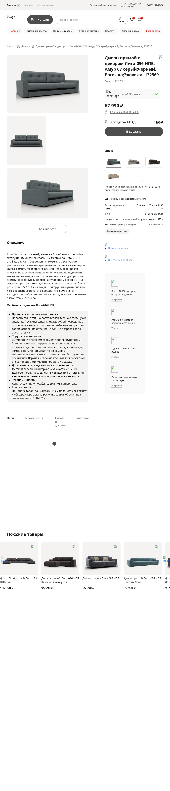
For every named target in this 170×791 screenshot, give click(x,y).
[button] (166, 560)
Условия (115, 328)
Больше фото (47, 229)
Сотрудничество (45, 5)
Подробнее (116, 299)
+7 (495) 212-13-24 (154, 5)
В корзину (133, 131)
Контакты (28, 5)
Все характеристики (117, 231)
